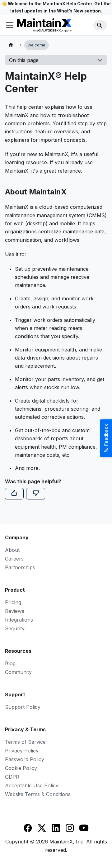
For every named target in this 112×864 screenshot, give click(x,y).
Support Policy (22, 707)
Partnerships (20, 567)
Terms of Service (25, 742)
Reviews (14, 611)
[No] (35, 493)
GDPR (12, 777)
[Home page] (11, 45)
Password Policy (24, 759)
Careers (14, 559)
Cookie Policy (21, 768)
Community (18, 672)
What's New (70, 10)
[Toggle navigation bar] (9, 25)
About (12, 550)
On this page (24, 60)
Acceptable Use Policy (31, 785)
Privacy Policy (22, 750)
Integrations (19, 620)
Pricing (13, 602)
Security (15, 628)
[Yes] (14, 493)
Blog (10, 663)
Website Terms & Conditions (38, 794)
